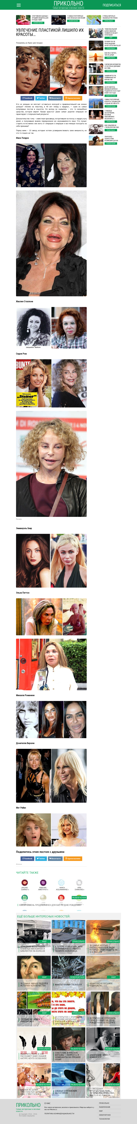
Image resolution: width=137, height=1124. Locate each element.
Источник (19, 864)
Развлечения (104, 1107)
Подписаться (112, 5)
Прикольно (104, 1103)
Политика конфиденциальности (59, 1113)
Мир (101, 1111)
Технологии (104, 1119)
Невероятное (105, 1115)
